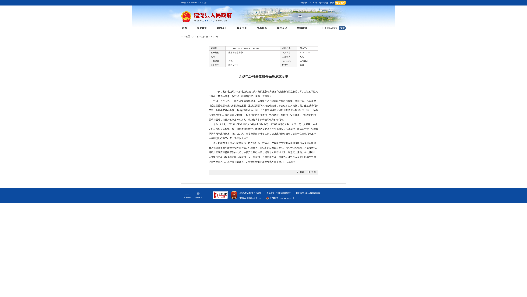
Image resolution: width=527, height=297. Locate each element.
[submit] (342, 28)
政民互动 (282, 28)
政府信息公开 (203, 37)
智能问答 (304, 3)
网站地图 (198, 197)
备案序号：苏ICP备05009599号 (278, 193)
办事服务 (262, 28)
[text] (331, 28)
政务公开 (242, 28)
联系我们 (187, 197)
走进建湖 (202, 28)
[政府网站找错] (220, 195)
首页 (184, 28)
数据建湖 (302, 28)
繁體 (332, 3)
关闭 (313, 172)
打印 (302, 172)
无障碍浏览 (323, 3)
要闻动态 (222, 28)
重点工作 (214, 37)
